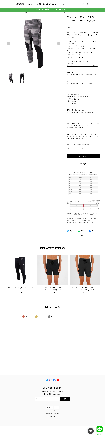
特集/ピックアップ (42, 6)
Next (58, 43)
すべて (11, 316)
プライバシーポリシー (52, 411)
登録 (65, 399)
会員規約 (52, 416)
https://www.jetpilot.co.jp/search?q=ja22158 (82, 66)
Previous (8, 43)
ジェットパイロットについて (33, 6)
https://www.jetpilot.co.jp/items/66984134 (81, 74)
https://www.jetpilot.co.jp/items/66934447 (81, 83)
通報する (83, 235)
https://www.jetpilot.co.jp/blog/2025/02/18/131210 (83, 113)
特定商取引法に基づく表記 (52, 413)
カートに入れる (83, 156)
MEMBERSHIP (57, 4)
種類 (68, 144)
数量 (68, 149)
